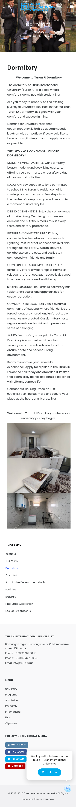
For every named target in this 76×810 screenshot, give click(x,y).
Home (22, 36)
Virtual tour (49, 772)
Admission (11, 700)
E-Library (10, 596)
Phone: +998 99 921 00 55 (20, 653)
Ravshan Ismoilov (44, 799)
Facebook (18, 751)
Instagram (18, 744)
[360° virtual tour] (67, 788)
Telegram (17, 758)
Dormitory (51, 36)
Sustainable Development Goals (25, 582)
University (35, 36)
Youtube (17, 766)
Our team (11, 561)
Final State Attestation (19, 604)
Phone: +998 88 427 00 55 (21, 658)
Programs (11, 694)
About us (10, 554)
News (8, 717)
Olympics (11, 723)
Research (11, 706)
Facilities (10, 589)
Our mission (12, 575)
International (13, 711)
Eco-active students (18, 611)
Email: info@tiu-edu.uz (19, 663)
